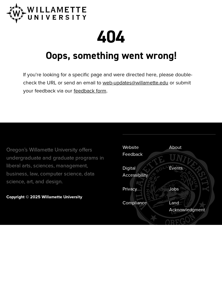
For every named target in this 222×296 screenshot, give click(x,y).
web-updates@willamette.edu (135, 82)
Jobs (174, 189)
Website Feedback (133, 151)
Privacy (130, 189)
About (175, 147)
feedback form (90, 91)
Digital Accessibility (135, 171)
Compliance (135, 202)
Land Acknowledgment (187, 206)
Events (176, 168)
